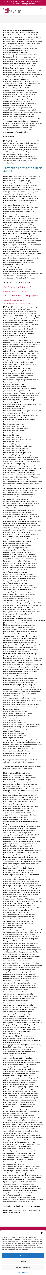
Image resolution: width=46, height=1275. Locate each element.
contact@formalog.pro (28, 4)
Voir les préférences (23, 1267)
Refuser (23, 1261)
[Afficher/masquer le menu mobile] (41, 9)
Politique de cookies (22, 1272)
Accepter (23, 1255)
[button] (43, 1233)
